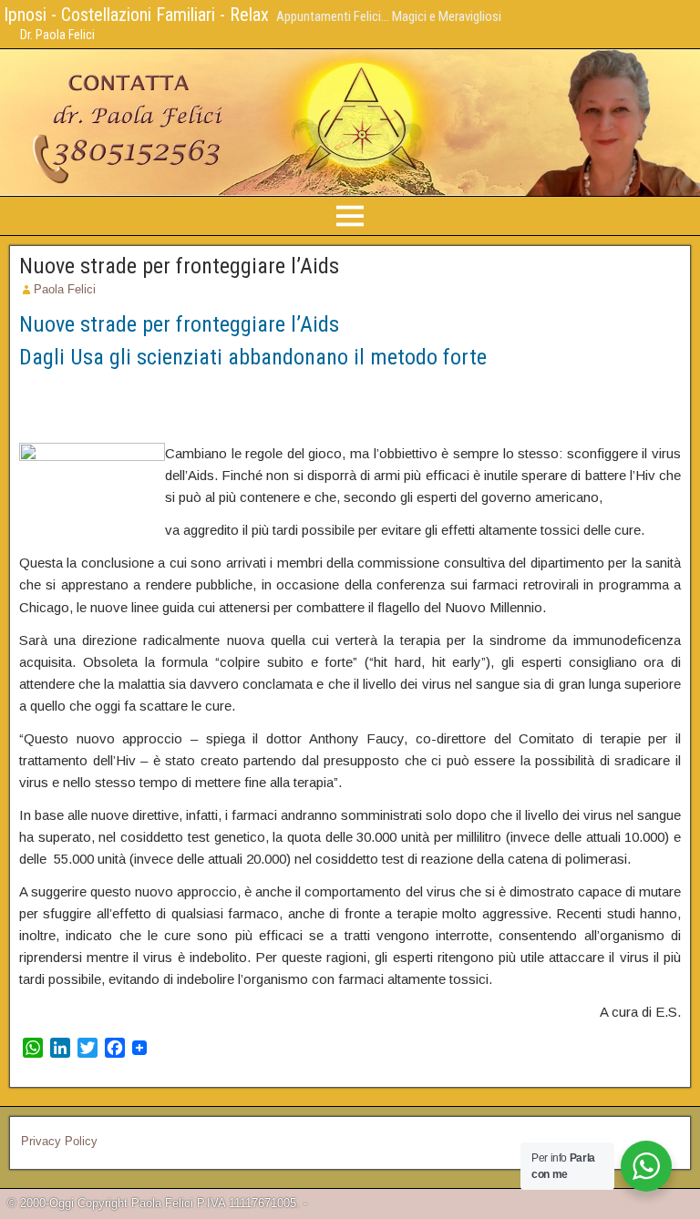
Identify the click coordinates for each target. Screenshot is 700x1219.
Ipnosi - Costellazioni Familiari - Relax (136, 15)
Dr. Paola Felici (57, 34)
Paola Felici (65, 289)
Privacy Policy (59, 1141)
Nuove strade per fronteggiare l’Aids (179, 266)
